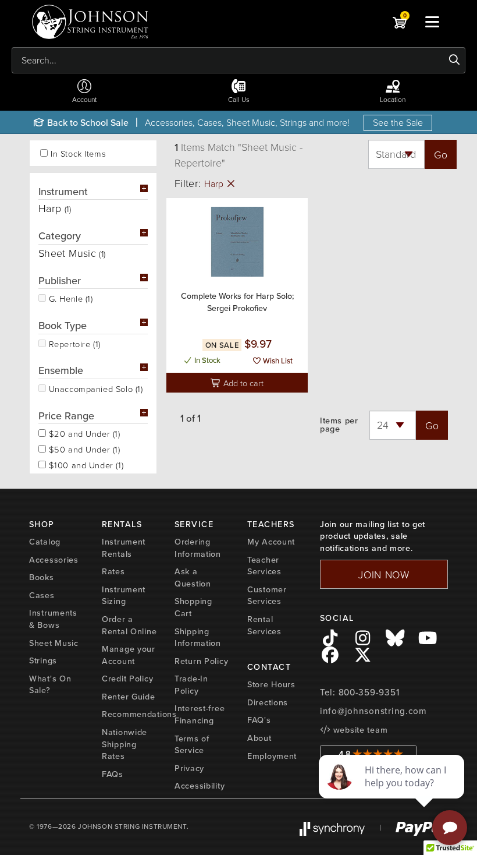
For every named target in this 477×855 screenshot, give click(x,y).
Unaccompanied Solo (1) (94, 388)
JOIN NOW (384, 574)
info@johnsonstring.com (373, 711)
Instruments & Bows (53, 618)
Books (41, 577)
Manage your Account (128, 654)
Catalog (44, 541)
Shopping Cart (193, 607)
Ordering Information (198, 547)
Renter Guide (128, 696)
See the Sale (398, 122)
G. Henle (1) (69, 297)
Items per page (339, 424)
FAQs (112, 774)
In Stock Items (78, 153)
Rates (113, 571)
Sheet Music (54, 643)
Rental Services (264, 625)
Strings (43, 660)
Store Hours (271, 684)
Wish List (277, 360)
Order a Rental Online (129, 625)
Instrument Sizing (123, 595)
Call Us (239, 99)
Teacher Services (264, 565)
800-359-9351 (369, 692)
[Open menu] (432, 21)
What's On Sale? (50, 684)
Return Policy (201, 661)
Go (440, 154)
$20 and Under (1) (83, 433)
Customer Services (267, 595)
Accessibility (200, 785)
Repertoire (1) (73, 343)
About (259, 738)
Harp (215, 183)
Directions (267, 702)
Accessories (54, 559)
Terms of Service (192, 744)
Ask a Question (193, 577)
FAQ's (259, 719)
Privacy (189, 768)
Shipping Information (198, 637)
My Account (271, 541)
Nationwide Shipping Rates (124, 744)
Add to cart (242, 382)
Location (392, 99)
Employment (272, 756)
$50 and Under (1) (83, 448)
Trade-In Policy (191, 684)
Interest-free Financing (200, 714)
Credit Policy (127, 678)
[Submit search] (454, 60)
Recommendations (139, 714)
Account (84, 99)
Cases (42, 595)
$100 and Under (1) (84, 464)
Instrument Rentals (123, 547)
